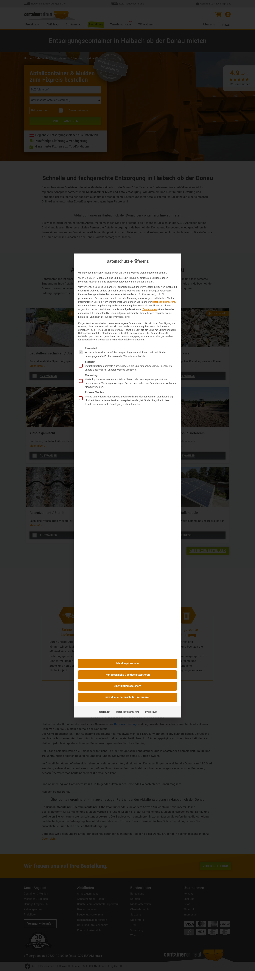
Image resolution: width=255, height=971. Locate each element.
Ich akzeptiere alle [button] (127, 664)
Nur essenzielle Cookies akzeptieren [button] (127, 675)
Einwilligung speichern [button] (127, 686)
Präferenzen (104, 712)
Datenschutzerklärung (163, 302)
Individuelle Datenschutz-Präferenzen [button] (127, 697)
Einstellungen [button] (149, 309)
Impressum (151, 712)
